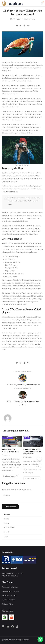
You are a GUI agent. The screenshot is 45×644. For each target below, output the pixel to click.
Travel (32, 19)
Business (6, 519)
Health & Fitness (7, 437)
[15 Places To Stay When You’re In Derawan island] (28, 25)
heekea (26, 19)
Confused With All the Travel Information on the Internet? (32, 451)
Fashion (6, 523)
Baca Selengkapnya (9, 476)
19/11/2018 (16, 19)
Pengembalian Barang (9, 595)
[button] (39, 458)
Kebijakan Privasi (7, 604)
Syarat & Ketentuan (8, 600)
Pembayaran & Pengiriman (10, 591)
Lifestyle (6, 532)
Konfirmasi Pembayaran (10, 587)
